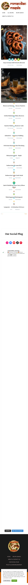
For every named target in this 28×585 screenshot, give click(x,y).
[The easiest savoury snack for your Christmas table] (14, 318)
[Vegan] (14, 150)
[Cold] (14, 117)
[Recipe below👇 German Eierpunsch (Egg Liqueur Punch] (14, 305)
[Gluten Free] (14, 103)
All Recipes (11, 13)
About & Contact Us (7, 16)
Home (3, 13)
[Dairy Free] (14, 133)
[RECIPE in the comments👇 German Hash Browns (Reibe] (14, 332)
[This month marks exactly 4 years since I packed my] (14, 264)
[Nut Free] (15, 59)
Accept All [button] (14, 580)
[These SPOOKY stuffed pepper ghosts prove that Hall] (14, 413)
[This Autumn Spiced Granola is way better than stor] (14, 481)
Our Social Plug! (14, 562)
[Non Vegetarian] (14, 140)
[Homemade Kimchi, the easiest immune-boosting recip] (14, 440)
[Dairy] (9, 59)
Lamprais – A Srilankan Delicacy (14, 207)
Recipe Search (20, 13)
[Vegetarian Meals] (18, 59)
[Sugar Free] (14, 191)
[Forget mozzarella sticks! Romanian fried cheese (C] (14, 467)
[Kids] (12, 59)
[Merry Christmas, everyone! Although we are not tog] (14, 291)
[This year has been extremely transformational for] (14, 278)
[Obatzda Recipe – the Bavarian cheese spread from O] (14, 508)
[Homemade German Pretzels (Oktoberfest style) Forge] (14, 494)
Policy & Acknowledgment (14, 565)
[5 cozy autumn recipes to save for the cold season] (14, 373)
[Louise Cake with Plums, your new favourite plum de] (14, 454)
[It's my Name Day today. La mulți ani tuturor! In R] (14, 359)
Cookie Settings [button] (7, 580)
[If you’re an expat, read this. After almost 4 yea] (14, 346)
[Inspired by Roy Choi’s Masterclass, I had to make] (14, 386)
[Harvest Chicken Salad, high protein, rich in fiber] (14, 522)
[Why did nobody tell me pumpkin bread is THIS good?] (14, 427)
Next (26, 214)
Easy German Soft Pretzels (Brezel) (14, 62)
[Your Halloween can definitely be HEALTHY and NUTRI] (14, 400)
